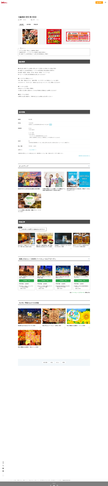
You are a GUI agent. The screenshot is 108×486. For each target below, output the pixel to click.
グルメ (58, 362)
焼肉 (64, 362)
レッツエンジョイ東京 (12, 480)
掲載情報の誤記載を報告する (84, 155)
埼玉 (52, 362)
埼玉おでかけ (31, 480)
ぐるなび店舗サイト (32, 149)
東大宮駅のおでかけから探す (45, 480)
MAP (50, 124)
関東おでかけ (19, 480)
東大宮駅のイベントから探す (56, 480)
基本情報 (22, 112)
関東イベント (25, 480)
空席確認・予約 (26, 280)
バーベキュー (75, 292)
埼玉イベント (37, 480)
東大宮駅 (45, 362)
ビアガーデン (82, 292)
